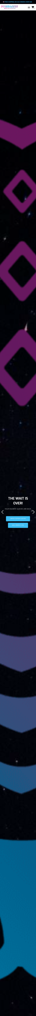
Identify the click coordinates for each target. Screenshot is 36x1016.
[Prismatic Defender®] (10, 7)
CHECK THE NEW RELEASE (18, 525)
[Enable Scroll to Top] (32, 1012)
